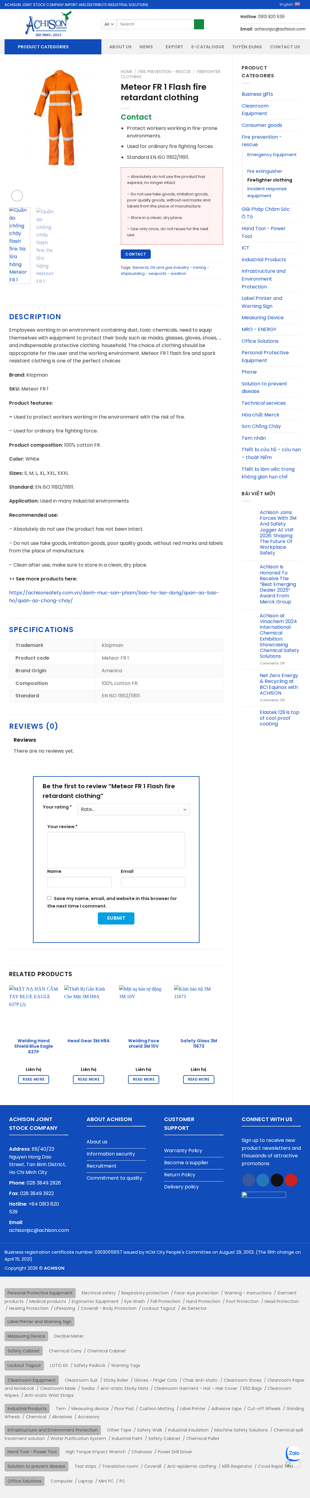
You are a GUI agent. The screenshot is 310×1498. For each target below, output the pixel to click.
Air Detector (194, 1308)
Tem (61, 1409)
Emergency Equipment (272, 155)
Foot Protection (242, 1301)
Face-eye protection (196, 1293)
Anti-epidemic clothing (191, 1466)
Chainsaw (141, 1452)
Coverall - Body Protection (109, 1308)
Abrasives (62, 1417)
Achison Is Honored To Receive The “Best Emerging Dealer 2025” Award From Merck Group (278, 584)
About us (120, 47)
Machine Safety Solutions (241, 1430)
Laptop (85, 1481)
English (286, 4)
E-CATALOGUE (207, 47)
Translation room (120, 1466)
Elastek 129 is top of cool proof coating (279, 718)
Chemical (36, 1417)
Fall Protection (165, 1301)
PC (122, 1481)
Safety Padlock (89, 1365)
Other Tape (119, 1430)
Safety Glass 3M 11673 (198, 1043)
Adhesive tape (226, 1409)
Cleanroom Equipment (255, 109)
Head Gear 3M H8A (89, 1041)
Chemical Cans (65, 1351)
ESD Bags (252, 1388)
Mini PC (106, 1481)
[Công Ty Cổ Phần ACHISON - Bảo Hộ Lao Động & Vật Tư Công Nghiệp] (48, 24)
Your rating (57, 807)
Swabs (88, 1388)
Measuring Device (263, 317)
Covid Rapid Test (275, 1466)
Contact (135, 254)
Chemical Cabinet (106, 1351)
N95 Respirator (237, 1466)
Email (127, 871)
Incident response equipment (267, 192)
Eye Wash (134, 1301)
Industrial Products (264, 259)
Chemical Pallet (202, 1438)
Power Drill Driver (175, 1452)
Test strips (85, 1466)
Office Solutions (260, 341)
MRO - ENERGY (259, 329)
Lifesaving (64, 1308)
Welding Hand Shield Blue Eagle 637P (33, 1046)
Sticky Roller (116, 1380)
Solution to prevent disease (264, 387)
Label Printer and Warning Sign (262, 302)
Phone (249, 371)
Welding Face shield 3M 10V (143, 1043)
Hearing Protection (28, 1308)
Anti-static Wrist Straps (49, 1395)
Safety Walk (149, 1430)
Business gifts (257, 94)
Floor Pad (124, 1409)
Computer (62, 1481)
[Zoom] (17, 196)
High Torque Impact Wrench (96, 1452)
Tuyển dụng (247, 47)
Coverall (152, 1466)
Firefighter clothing (269, 180)
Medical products (47, 1301)
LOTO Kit (59, 1365)
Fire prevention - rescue (262, 140)
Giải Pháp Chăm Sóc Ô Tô (266, 213)
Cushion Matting (156, 1409)
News (146, 47)
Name (54, 871)
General (140, 267)
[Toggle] (298, 94)
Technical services (264, 403)
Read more (33, 1079)
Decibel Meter (69, 1336)
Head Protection (282, 1301)
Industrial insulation (188, 1430)
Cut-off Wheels (264, 1409)
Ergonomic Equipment (95, 1301)
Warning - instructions (248, 1293)
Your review (62, 827)
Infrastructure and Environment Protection (263, 279)
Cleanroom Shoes (243, 1380)
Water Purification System (78, 1438)
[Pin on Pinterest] (291, 1180)
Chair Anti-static (200, 1380)
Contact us (285, 47)
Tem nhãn (254, 438)
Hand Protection (203, 1301)
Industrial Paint (127, 1438)
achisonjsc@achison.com (39, 1230)
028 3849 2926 (44, 1182)
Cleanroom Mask (58, 1388)
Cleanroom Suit (81, 1380)
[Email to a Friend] (277, 1180)
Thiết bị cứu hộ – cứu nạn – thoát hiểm (271, 453)
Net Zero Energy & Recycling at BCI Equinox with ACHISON (279, 684)
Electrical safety (99, 1293)
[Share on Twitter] (262, 1180)
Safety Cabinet (24, 1351)
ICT (245, 247)
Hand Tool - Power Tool (264, 232)
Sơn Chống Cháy (261, 426)
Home (126, 72)
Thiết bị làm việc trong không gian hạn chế (268, 473)
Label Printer (193, 1409)
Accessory (89, 1417)
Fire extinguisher (264, 171)
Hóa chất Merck (260, 414)
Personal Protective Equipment (265, 356)
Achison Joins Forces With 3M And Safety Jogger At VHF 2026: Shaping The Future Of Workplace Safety (278, 533)
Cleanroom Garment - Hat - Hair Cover (195, 1388)
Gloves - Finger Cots (155, 1380)
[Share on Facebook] (248, 1180)
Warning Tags (125, 1365)
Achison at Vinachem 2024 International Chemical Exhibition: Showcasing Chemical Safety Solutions (279, 636)
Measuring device (90, 1409)
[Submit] (199, 24)
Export (174, 47)
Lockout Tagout (159, 1308)
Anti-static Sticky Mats (124, 1388)
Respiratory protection (145, 1293)
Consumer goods (262, 125)
